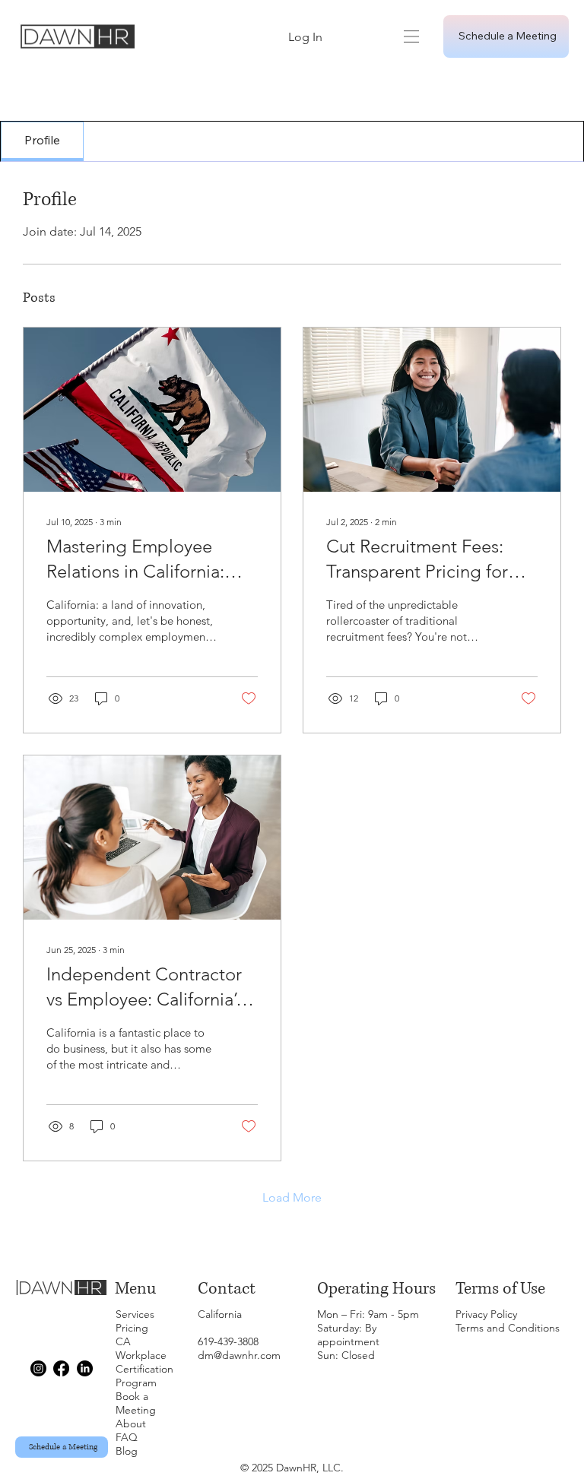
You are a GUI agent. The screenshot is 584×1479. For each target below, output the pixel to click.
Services (135, 1314)
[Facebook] (61, 1368)
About (131, 1423)
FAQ (127, 1437)
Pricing (132, 1328)
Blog (127, 1451)
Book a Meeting (136, 1403)
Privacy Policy (486, 1314)
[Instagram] (38, 1368)
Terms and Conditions (507, 1328)
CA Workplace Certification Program (144, 1362)
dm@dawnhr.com (239, 1355)
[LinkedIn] (85, 1368)
